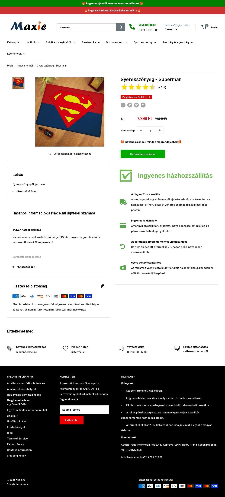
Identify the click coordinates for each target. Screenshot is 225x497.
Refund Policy (15, 444)
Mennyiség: (128, 130)
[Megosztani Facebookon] (123, 104)
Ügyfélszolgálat (16, 421)
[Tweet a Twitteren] (136, 104)
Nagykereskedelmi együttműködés (18, 402)
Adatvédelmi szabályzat (21, 389)
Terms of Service (17, 438)
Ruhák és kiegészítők (59, 42)
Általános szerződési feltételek (26, 383)
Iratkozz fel (71, 420)
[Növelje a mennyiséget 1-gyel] (159, 130)
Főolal (10, 65)
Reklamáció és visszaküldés (24, 394)
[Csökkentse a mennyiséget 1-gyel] (141, 130)
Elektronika (89, 42)
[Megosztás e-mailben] (143, 104)
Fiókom (170, 29)
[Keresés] (120, 27)
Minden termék (25, 65)
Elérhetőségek (16, 427)
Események (14, 53)
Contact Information (19, 449)
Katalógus (13, 42)
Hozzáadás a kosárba (142, 154)
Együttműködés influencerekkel (27, 409)
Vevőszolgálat (147, 24)
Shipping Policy (16, 455)
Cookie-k (12, 415)
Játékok (31, 42)
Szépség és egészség (175, 42)
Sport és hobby (143, 42)
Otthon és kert (115, 42)
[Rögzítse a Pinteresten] (129, 104)
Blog (10, 432)
